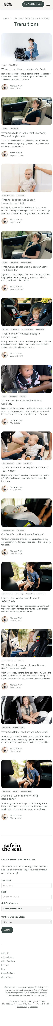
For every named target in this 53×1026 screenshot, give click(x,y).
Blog (3, 969)
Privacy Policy (22, 1007)
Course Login (7, 977)
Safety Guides (7, 957)
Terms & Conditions (44, 1004)
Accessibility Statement (26, 1004)
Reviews (5, 965)
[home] (7, 4)
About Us (5, 953)
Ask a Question (8, 961)
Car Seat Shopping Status (13, 917)
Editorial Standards (8, 1004)
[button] (48, 4)
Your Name (6, 880)
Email (3, 891)
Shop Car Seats (8, 973)
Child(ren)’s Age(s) (9, 903)
